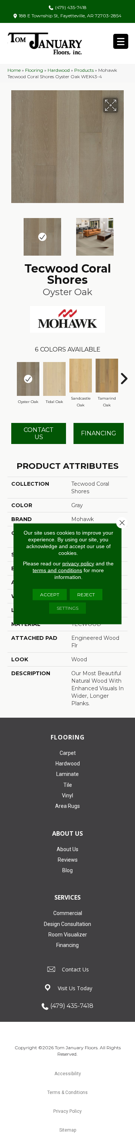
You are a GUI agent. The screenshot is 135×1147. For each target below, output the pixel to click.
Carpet (68, 753)
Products (84, 70)
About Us (67, 849)
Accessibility (67, 1073)
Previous (11, 233)
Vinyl (67, 795)
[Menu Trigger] (120, 41)
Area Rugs (67, 806)
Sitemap (67, 1130)
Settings (67, 608)
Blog (67, 870)
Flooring (34, 70)
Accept (49, 594)
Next (124, 233)
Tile (67, 785)
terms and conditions (57, 570)
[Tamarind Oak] (107, 375)
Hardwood (59, 70)
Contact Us (39, 433)
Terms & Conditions (67, 1092)
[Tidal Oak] (54, 379)
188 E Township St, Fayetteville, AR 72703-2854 (70, 15)
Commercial (67, 913)
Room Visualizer (67, 935)
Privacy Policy (67, 1111)
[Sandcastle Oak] (81, 375)
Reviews (68, 860)
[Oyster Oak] (28, 379)
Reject (86, 594)
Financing (67, 945)
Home (14, 70)
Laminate (67, 774)
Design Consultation (67, 924)
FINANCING (98, 433)
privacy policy (78, 563)
